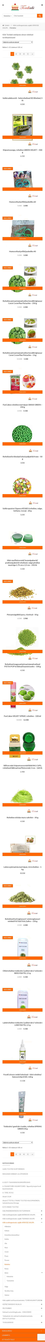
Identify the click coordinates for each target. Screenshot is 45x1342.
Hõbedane (8, 1226)
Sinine (6, 1273)
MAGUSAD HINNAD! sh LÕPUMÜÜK (15, 1174)
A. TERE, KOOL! (8, 1193)
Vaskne (7, 1295)
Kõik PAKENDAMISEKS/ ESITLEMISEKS (16, 1211)
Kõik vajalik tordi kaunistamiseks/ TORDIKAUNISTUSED (22, 1300)
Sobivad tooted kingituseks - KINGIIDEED (17, 1312)
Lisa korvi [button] (22, 85)
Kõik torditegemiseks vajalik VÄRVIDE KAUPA (18, 1222)
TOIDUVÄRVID (8, 1322)
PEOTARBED (7, 1308)
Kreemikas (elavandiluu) (12, 1235)
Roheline (7, 1264)
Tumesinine (10, 1281)
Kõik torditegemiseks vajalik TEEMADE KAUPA (19, 1219)
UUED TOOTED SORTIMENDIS (13, 1169)
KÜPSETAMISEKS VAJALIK (12, 1304)
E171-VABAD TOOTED (11, 1207)
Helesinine (10, 1276)
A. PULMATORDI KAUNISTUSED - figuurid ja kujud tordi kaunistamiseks (22, 1187)
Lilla (6, 1243)
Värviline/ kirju (9, 1291)
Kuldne (7, 1239)
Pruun (6, 1256)
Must (6, 1247)
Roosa (6, 1269)
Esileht (7, 25)
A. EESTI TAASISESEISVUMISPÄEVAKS (16, 1182)
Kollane (7, 1231)
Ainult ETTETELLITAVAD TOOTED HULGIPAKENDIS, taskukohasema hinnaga (21, 1202)
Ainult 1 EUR (7, 1196)
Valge (6, 1286)
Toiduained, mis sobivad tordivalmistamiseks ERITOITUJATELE (18, 1317)
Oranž (7, 1252)
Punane (7, 1260)
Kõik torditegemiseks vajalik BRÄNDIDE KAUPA (19, 1215)
